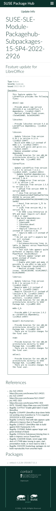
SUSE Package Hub (19, 3)
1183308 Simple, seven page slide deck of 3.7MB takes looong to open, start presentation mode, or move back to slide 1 (28, 441)
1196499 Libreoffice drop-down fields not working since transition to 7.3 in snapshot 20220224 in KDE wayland (30, 415)
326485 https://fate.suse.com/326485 (32, 405)
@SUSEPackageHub (30, 477)
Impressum (24, 481)
